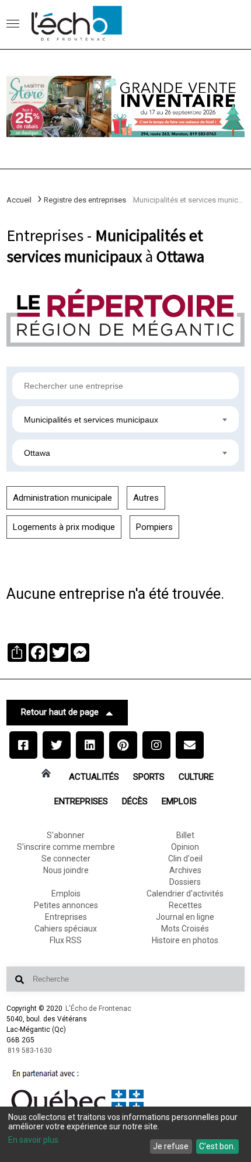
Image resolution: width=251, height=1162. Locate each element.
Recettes (185, 905)
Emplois (179, 801)
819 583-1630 (30, 1050)
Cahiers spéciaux (65, 928)
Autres (146, 498)
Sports (149, 777)
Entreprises (81, 801)
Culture (196, 777)
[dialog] (125, 1134)
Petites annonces (66, 905)
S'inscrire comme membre (66, 847)
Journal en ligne (185, 917)
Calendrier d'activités (185, 893)
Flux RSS (66, 940)
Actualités (94, 777)
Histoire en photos (185, 940)
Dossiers (185, 882)
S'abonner (66, 835)
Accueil (19, 200)
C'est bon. (217, 1146)
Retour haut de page (60, 712)
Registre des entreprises (85, 200)
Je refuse (171, 1146)
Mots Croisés (185, 928)
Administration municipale (62, 498)
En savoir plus (33, 1139)
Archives (185, 870)
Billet (185, 835)
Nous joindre (66, 870)
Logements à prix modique (64, 527)
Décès (135, 801)
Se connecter (65, 858)
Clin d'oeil (185, 858)
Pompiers (154, 527)
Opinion (185, 847)
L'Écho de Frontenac (98, 1008)
